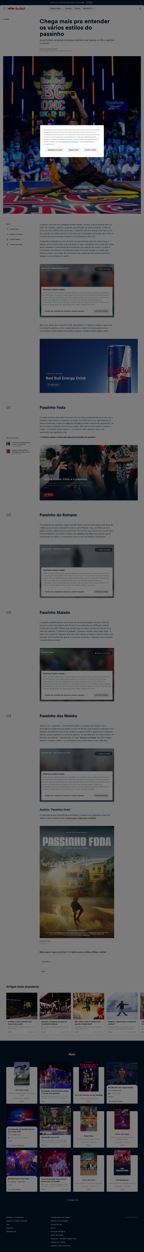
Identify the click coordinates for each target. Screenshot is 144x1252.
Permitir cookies (90, 150)
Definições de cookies (55, 150)
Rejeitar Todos (74, 150)
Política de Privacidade (70, 142)
